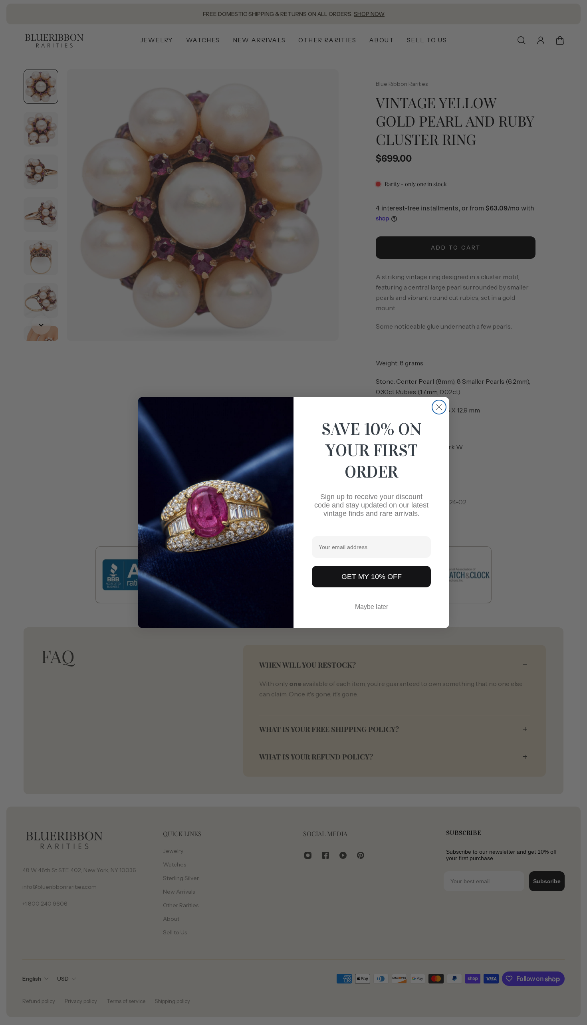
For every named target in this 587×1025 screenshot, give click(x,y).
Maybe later (371, 606)
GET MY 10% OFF (371, 577)
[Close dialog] (439, 407)
